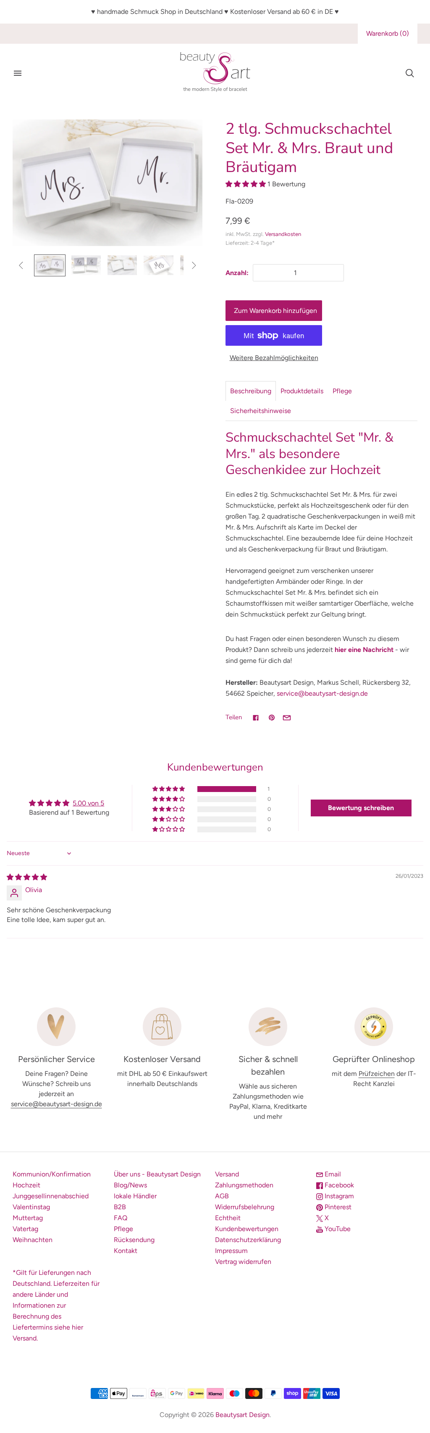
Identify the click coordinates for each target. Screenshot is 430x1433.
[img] (27, 877)
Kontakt (125, 1251)
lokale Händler (135, 1196)
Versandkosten (283, 234)
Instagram (338, 1196)
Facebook (338, 1185)
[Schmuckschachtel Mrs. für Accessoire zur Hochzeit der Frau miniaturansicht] (158, 265)
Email (332, 1174)
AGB (222, 1196)
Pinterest (337, 1207)
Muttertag (28, 1218)
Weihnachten (32, 1240)
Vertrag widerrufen (243, 1262)
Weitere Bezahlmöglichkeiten (274, 358)
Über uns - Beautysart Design (157, 1174)
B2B (120, 1207)
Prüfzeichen (377, 1074)
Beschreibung (250, 391)
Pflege (342, 391)
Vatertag (25, 1229)
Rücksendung (134, 1240)
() (387, 33)
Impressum (231, 1251)
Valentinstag (31, 1207)
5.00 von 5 (88, 803)
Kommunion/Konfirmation (52, 1174)
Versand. (25, 1338)
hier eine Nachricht (364, 650)
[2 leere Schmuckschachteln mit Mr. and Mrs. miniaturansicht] (86, 265)
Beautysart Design (242, 1415)
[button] (246, 184)
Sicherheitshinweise (260, 411)
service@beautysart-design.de (322, 693)
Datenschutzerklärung (248, 1240)
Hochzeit (26, 1185)
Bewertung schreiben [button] (361, 808)
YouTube (337, 1229)
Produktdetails (302, 391)
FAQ (120, 1218)
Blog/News (130, 1185)
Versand (227, 1174)
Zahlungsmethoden (244, 1185)
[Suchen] (409, 73)
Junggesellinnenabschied (51, 1196)
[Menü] (18, 73)
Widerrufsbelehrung (244, 1207)
